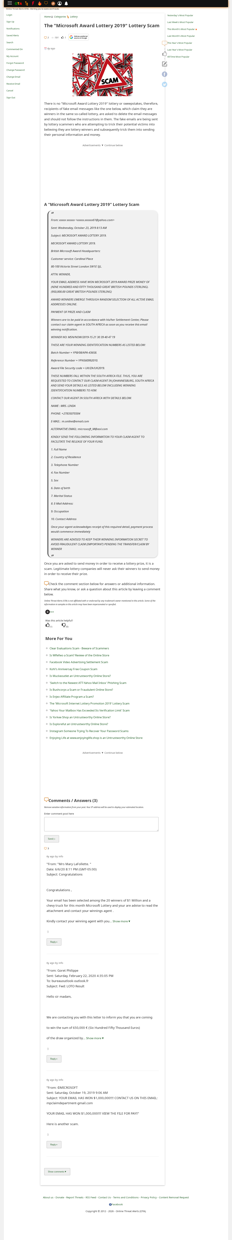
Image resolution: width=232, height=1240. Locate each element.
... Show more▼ (120, 921)
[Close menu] (8, 102)
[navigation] (164, 53)
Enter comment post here (59, 813)
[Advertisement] (102, 171)
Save (52, 611)
